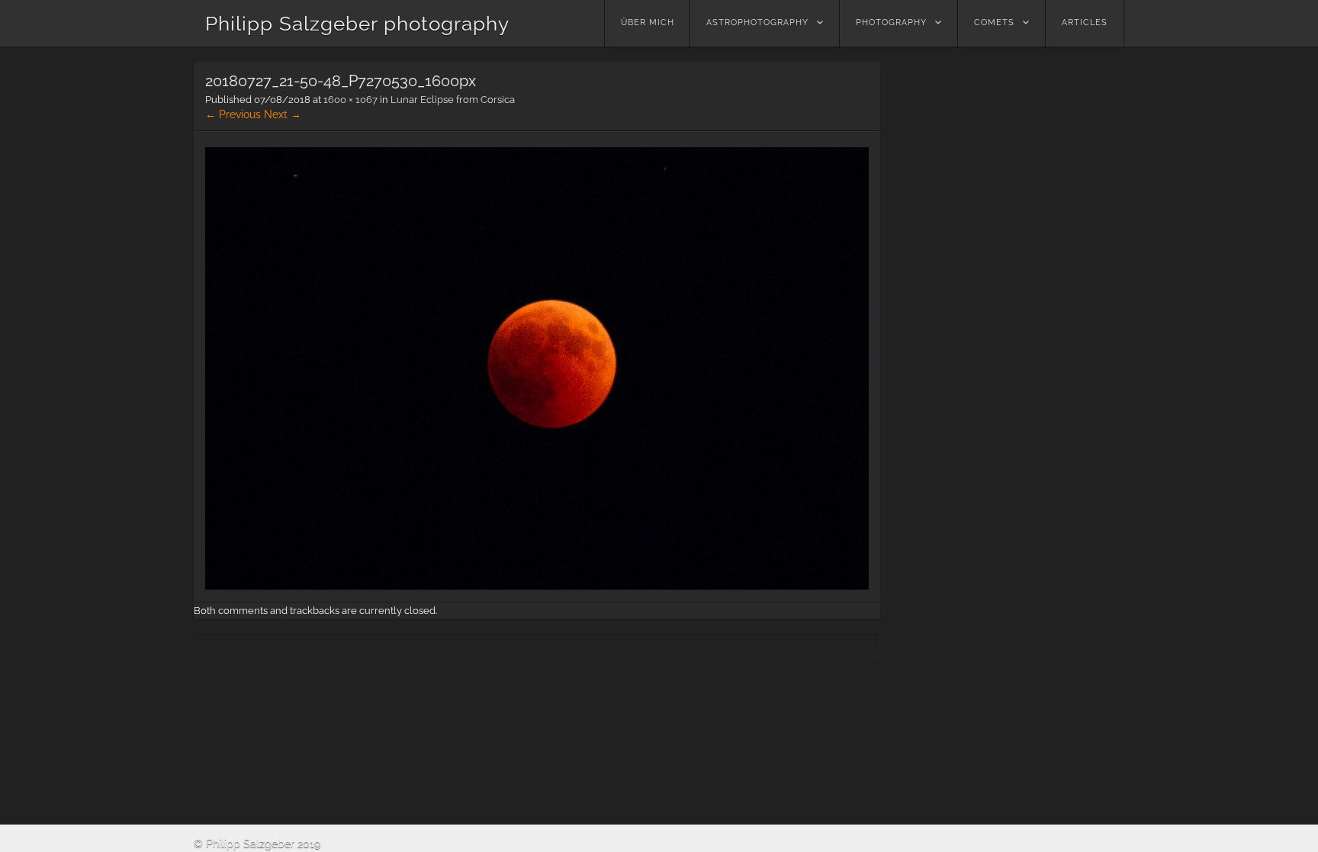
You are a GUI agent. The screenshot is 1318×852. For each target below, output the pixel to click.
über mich (647, 22)
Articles (1084, 22)
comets (994, 22)
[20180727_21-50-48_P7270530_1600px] (537, 586)
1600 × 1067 (350, 99)
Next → (282, 114)
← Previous (233, 114)
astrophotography (757, 22)
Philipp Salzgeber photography (357, 23)
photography (891, 22)
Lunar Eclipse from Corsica (453, 99)
